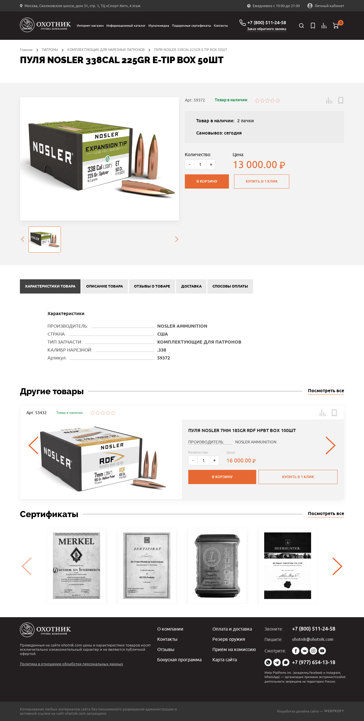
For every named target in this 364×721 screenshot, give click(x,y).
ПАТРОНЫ (50, 49)
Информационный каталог (126, 25)
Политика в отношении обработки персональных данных (71, 664)
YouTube (322, 650)
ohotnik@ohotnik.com (312, 639)
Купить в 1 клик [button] (298, 476)
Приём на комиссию (234, 649)
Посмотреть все (326, 391)
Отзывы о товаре (152, 286)
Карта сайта (224, 659)
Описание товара (104, 286)
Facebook (295, 650)
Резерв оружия (228, 639)
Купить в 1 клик (262, 181)
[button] (329, 100)
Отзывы (165, 649)
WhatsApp (268, 662)
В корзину (207, 181)
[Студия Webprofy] (334, 711)
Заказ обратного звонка (266, 29)
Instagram (313, 650)
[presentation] (22, 239)
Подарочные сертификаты (191, 25)
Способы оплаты (230, 286)
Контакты (221, 25)
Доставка (191, 286)
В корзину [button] (222, 476)
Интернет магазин (90, 25)
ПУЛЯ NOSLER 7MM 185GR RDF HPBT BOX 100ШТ (242, 430)
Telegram (277, 662)
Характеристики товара (50, 286)
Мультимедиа (158, 25)
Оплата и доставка (232, 628)
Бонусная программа (179, 659)
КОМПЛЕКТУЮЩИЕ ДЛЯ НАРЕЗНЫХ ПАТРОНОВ (106, 49)
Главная (26, 49)
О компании (170, 628)
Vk (304, 650)
